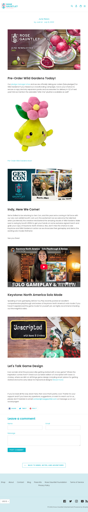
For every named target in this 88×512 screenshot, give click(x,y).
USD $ (4, 501)
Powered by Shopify (81, 507)
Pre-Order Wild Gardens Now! (20, 161)
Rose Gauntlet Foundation (56, 482)
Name (10, 423)
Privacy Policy (44, 485)
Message (11, 433)
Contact (20, 482)
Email (48, 423)
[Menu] (84, 6)
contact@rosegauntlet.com (45, 399)
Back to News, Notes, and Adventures (46, 465)
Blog (29, 482)
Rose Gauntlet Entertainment (63, 507)
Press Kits (38, 482)
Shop (3, 482)
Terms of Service (77, 482)
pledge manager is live (20, 84)
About (11, 482)
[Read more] (58, 380)
